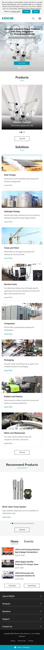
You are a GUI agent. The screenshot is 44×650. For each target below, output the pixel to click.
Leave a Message (23, 647)
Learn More (21, 63)
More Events (32, 585)
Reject (36, 11)
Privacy (13, 641)
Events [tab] (28, 541)
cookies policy (15, 11)
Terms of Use (22, 641)
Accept (26, 11)
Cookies (30, 641)
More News (12, 585)
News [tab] (14, 541)
